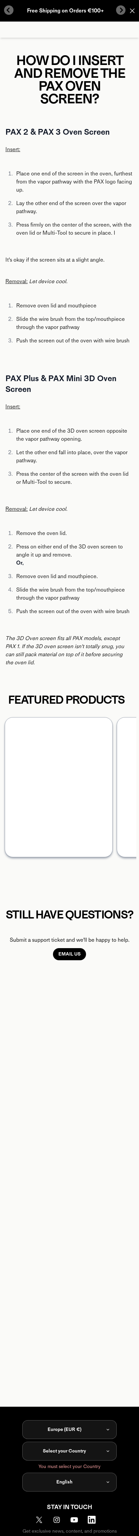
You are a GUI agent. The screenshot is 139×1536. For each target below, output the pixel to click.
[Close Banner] (132, 11)
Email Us (69, 954)
